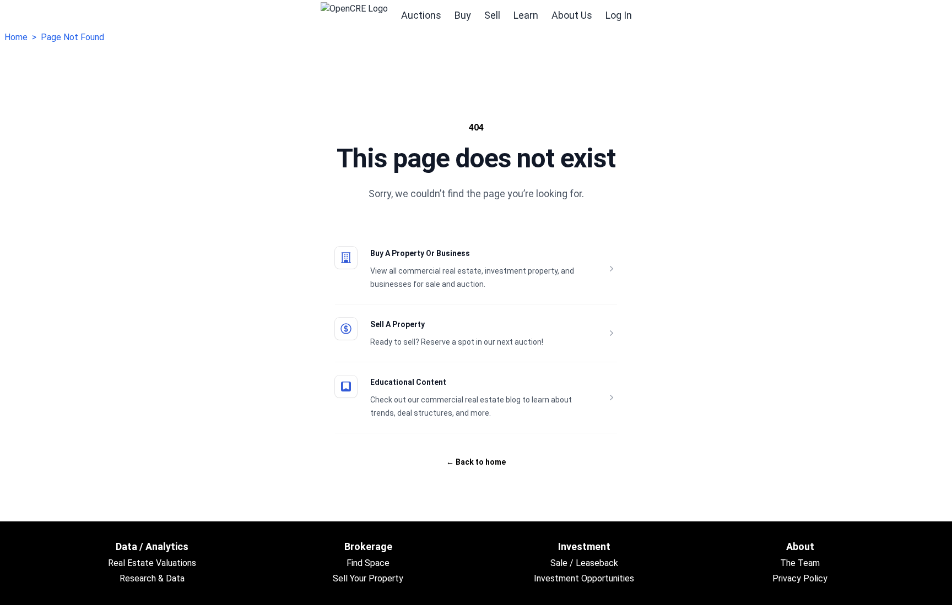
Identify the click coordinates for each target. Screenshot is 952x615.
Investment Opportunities (584, 578)
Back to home (476, 462)
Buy (463, 15)
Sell (492, 15)
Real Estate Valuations (152, 563)
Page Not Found (72, 37)
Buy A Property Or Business (420, 253)
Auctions (421, 15)
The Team (800, 563)
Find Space (368, 563)
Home (16, 37)
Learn (525, 15)
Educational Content (408, 382)
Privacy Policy (799, 578)
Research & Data (152, 578)
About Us (571, 15)
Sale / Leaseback (584, 563)
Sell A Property (397, 324)
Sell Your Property (368, 578)
